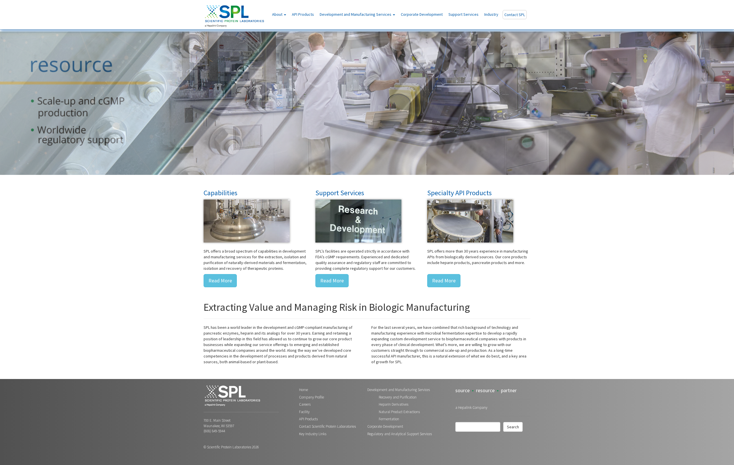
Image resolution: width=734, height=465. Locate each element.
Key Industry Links (312, 433)
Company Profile (311, 397)
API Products (303, 14)
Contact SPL (514, 14)
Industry (491, 14)
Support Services (463, 14)
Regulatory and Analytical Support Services (399, 433)
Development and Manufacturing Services (356, 14)
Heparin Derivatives (393, 404)
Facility (304, 411)
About (277, 14)
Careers (305, 404)
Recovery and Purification (398, 397)
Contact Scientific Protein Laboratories (327, 426)
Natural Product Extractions (399, 411)
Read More (220, 280)
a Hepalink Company (471, 407)
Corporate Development (422, 14)
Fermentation (389, 419)
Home (303, 389)
